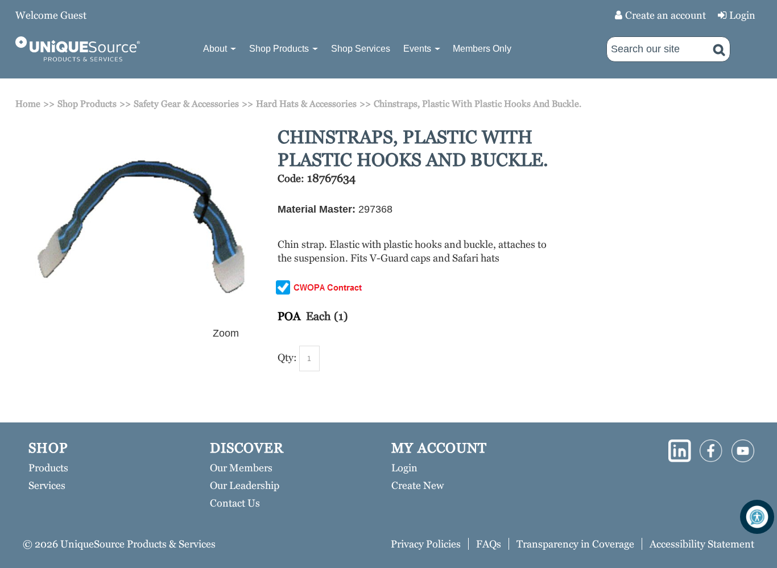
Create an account (665, 15)
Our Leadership (244, 485)
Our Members (241, 468)
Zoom (226, 333)
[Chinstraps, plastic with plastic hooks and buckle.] (139, 132)
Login (742, 15)
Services (46, 485)
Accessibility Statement (702, 544)
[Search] (719, 49)
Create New (417, 485)
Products (48, 468)
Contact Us (235, 503)
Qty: (287, 357)
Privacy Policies (426, 544)
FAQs (488, 544)
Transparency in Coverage (575, 544)
